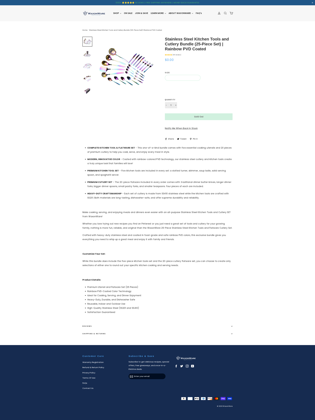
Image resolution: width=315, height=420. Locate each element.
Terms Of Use (88, 378)
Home (85, 30)
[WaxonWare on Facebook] (176, 366)
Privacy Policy (88, 372)
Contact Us (87, 388)
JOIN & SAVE (141, 13)
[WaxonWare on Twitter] (181, 366)
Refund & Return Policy (93, 367)
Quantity (170, 100)
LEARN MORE (157, 13)
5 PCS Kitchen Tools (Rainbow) (183, 78)
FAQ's (199, 13)
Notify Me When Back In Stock (181, 128)
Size (167, 73)
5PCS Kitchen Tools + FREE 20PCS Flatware (188, 85)
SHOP (116, 13)
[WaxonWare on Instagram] (187, 366)
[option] (125, 67)
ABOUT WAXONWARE (180, 13)
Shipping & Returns (94, 334)
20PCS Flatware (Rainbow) (180, 92)
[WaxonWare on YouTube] (192, 366)
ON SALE (128, 13)
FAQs (84, 383)
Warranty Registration (93, 362)
